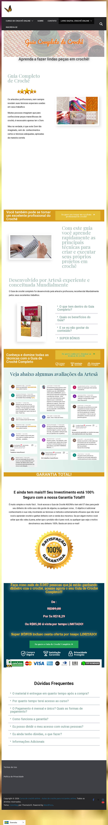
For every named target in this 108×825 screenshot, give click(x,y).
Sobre (40, 21)
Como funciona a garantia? (30, 719)
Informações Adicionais (28, 741)
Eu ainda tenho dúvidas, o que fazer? (37, 734)
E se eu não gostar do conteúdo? (73, 329)
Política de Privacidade (14, 776)
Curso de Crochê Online (18, 21)
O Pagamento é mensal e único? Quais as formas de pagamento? (46, 710)
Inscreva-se (11, 27)
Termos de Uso (10, 767)
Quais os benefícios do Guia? (73, 318)
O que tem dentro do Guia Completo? (75, 308)
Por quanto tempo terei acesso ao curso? (40, 701)
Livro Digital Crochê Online (75, 21)
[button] (31, 21)
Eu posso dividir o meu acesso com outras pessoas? (47, 726)
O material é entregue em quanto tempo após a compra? (50, 693)
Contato (52, 21)
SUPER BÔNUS (69, 338)
